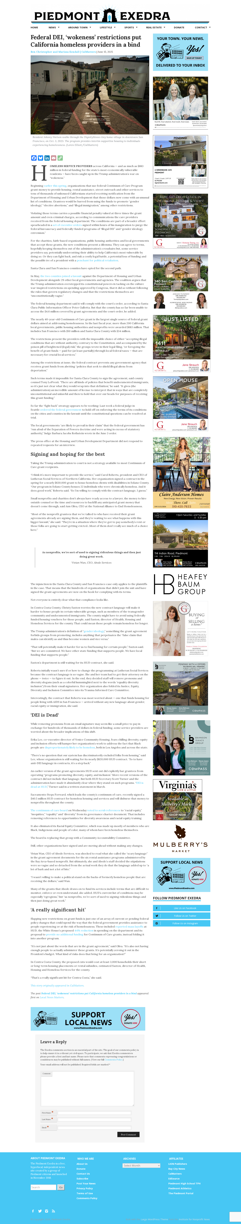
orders (77, 225)
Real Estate (154, 27)
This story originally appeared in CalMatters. (57, 985)
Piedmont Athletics (179, 1188)
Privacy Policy (85, 1188)
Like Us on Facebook (185, 908)
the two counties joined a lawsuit (61, 276)
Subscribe (82, 1178)
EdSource (174, 1178)
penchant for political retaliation (97, 260)
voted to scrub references (103, 810)
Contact (201, 27)
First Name (47, 1112)
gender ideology (94, 631)
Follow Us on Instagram (185, 923)
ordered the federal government (60, 409)
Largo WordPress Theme (154, 1219)
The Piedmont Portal (180, 1193)
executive (66, 225)
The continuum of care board (49, 810)
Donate (179, 27)
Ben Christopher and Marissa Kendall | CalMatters (63, 51)
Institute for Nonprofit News (194, 1219)
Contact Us (83, 1173)
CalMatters (175, 1173)
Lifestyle (106, 27)
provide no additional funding (64, 934)
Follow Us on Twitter (185, 915)
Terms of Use (85, 1193)
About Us (82, 1163)
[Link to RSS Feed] (53, 1209)
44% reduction (83, 930)
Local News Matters (52, 997)
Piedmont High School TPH (184, 1183)
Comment (46, 1073)
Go (61, 1187)
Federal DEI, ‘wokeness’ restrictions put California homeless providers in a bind (89, 993)
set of (56, 225)
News (53, 27)
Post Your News (86, 1183)
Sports (129, 27)
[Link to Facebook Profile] (34, 1209)
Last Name (47, 1118)
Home (34, 27)
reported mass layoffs (129, 926)
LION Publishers (177, 1163)
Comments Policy (114, 1059)
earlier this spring (55, 185)
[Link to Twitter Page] (40, 1209)
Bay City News (176, 1168)
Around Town (78, 27)
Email (45, 1127)
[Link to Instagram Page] (47, 1209)
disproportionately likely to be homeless (70, 747)
